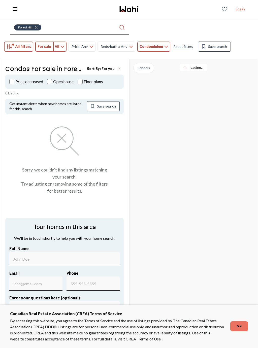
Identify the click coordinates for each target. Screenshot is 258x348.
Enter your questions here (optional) (44, 297)
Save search (217, 46)
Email (14, 273)
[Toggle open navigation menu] (15, 9)
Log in (240, 9)
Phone (73, 273)
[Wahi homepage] (129, 9)
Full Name (19, 248)
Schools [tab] (144, 68)
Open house (63, 81)
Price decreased (29, 81)
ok (239, 326)
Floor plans (93, 81)
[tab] (18, 47)
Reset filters (183, 46)
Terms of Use (149, 338)
